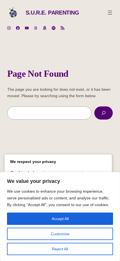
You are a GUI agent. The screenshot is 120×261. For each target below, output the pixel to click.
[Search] (103, 113)
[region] (60, 216)
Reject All (60, 249)
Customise (60, 234)
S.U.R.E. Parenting (52, 13)
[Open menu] (110, 12)
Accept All (60, 218)
